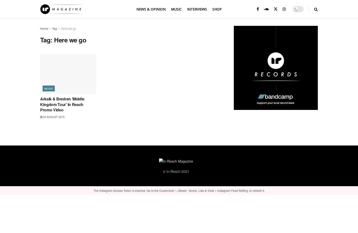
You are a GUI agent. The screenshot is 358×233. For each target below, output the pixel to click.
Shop (217, 9)
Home (44, 28)
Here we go (68, 28)
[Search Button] (316, 9)
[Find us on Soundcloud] (266, 9)
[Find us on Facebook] (258, 9)
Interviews (197, 9)
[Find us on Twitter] (276, 9)
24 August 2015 (53, 117)
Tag (54, 28)
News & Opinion (151, 9)
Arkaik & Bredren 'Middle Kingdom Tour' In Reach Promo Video (62, 104)
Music (176, 9)
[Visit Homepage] (61, 9)
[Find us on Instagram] (284, 9)
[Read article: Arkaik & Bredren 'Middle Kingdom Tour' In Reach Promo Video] (68, 74)
